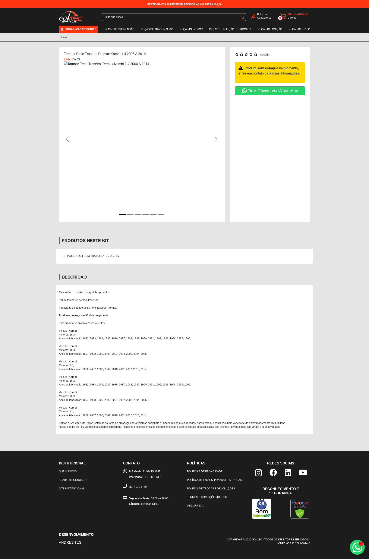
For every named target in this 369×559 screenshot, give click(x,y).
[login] (253, 16)
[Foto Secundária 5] (161, 214)
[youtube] (303, 472)
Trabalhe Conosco (72, 480)
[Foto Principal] (122, 214)
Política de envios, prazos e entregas (214, 480)
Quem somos (68, 471)
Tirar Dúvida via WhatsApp (273, 90)
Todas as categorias (81, 29)
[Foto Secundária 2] (138, 214)
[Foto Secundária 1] (130, 214)
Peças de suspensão (119, 29)
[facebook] (273, 472)
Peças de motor (191, 29)
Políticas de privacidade (205, 471)
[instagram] (258, 472)
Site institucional (72, 488)
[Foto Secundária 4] (153, 214)
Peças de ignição (270, 29)
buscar (242, 16)
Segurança (195, 505)
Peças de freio (299, 29)
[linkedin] (288, 472)
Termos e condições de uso (207, 497)
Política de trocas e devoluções (211, 488)
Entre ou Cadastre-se (264, 16)
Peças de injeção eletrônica (230, 29)
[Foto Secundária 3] (145, 214)
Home (63, 37)
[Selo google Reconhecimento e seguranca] (300, 508)
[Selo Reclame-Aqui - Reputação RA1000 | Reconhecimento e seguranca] (261, 508)
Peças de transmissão (157, 29)
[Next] (208, 139)
